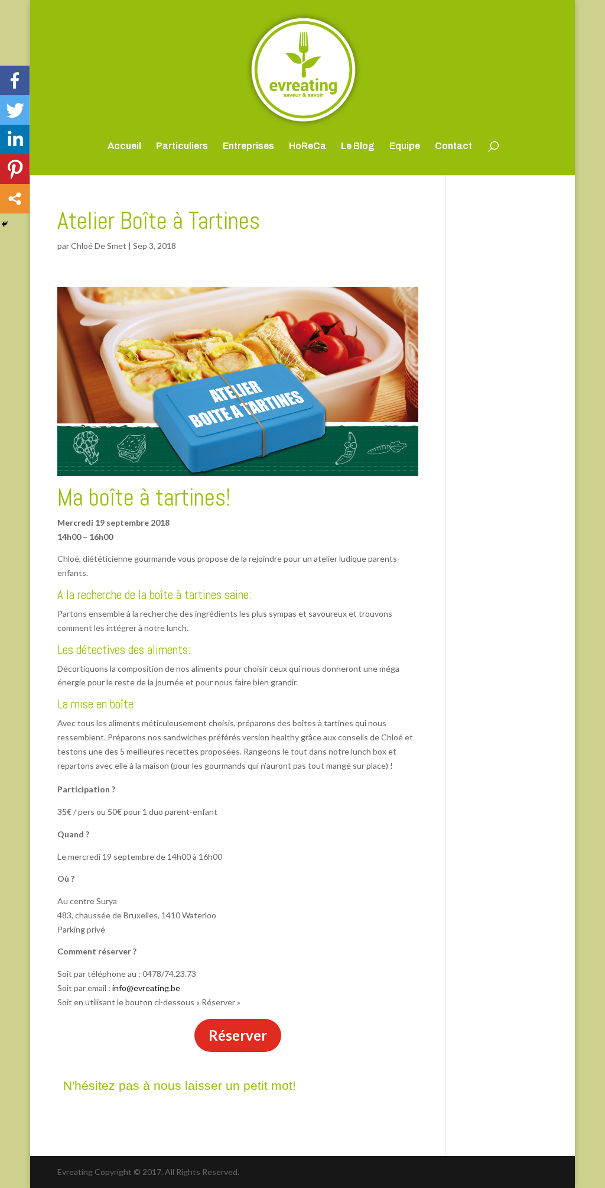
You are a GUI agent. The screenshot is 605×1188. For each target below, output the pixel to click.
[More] (15, 198)
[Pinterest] (15, 169)
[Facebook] (15, 80)
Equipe (404, 146)
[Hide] (4, 224)
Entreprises (248, 146)
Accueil (124, 146)
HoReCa (307, 146)
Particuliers (182, 146)
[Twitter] (15, 110)
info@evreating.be (146, 988)
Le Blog (358, 146)
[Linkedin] (15, 139)
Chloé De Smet (98, 246)
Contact (453, 146)
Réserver (238, 1035)
